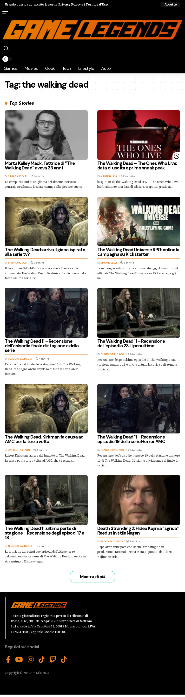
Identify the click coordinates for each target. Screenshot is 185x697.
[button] (170, 4)
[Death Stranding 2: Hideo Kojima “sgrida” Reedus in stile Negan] (138, 500)
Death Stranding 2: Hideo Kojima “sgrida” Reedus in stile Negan (138, 530)
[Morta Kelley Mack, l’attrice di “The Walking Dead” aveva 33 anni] (46, 135)
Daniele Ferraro (19, 450)
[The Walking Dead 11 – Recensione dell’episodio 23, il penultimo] (138, 312)
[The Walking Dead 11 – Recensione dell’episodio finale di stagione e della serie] (46, 312)
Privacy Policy (69, 4)
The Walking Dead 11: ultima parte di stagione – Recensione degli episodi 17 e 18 (44, 533)
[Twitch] (52, 659)
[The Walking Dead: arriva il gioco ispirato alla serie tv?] (46, 221)
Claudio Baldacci (20, 358)
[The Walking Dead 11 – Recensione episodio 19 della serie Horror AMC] (138, 408)
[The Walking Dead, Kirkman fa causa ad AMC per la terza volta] (46, 408)
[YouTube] (19, 659)
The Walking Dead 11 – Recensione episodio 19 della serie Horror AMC (131, 439)
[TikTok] (41, 659)
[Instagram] (30, 659)
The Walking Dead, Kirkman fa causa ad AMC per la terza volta (44, 439)
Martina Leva (109, 176)
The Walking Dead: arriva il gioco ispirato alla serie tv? (45, 252)
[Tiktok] (64, 659)
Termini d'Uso (97, 4)
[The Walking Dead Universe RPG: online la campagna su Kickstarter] (138, 221)
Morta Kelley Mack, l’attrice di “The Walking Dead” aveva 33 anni (40, 165)
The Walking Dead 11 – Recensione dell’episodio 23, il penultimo (131, 343)
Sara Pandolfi (17, 176)
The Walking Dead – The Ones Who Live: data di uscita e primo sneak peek (137, 165)
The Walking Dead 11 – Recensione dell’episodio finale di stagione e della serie (42, 345)
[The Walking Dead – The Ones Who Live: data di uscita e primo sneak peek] (138, 135)
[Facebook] (8, 659)
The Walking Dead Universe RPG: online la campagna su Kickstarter (138, 252)
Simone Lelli (108, 262)
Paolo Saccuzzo (111, 541)
